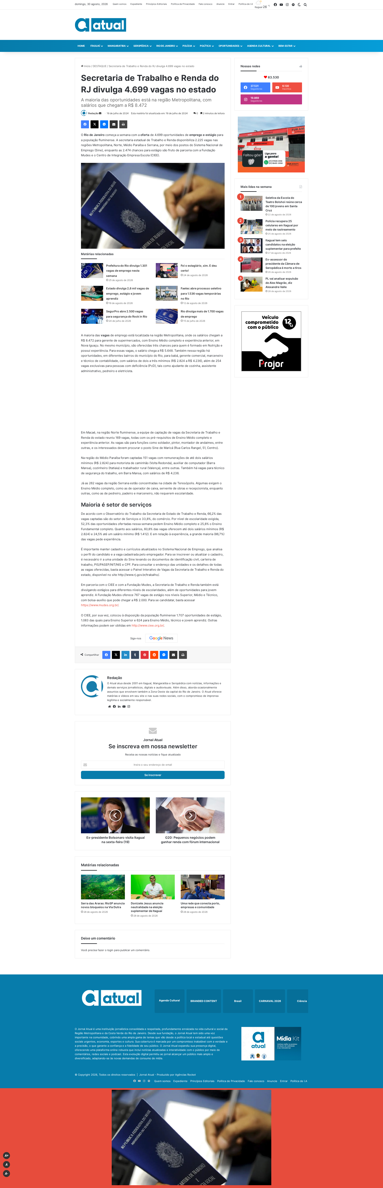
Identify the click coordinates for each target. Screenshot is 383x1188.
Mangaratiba (117, 45)
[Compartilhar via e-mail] (114, 124)
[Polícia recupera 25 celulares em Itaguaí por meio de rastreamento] (252, 226)
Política (205, 45)
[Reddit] (154, 655)
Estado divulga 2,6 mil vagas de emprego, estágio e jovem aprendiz (127, 293)
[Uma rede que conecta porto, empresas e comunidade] (203, 887)
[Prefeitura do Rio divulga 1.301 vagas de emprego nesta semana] (92, 270)
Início (87, 66)
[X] (95, 124)
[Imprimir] (123, 124)
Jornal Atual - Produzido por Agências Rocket (167, 1074)
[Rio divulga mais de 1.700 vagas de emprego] (167, 316)
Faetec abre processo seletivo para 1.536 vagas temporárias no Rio (201, 293)
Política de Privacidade (183, 4)
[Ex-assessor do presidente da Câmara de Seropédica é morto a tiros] (252, 264)
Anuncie (220, 4)
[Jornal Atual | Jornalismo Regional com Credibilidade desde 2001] (100, 25)
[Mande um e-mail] (100, 113)
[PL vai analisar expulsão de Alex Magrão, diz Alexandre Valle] (252, 284)
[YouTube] (123, 706)
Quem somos (119, 4)
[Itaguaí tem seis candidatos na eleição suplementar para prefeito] (252, 245)
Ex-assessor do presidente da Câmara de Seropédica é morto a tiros (283, 263)
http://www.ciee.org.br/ (147, 625)
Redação (93, 113)
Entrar (231, 4)
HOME (81, 45)
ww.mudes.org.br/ (105, 605)
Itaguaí (95, 45)
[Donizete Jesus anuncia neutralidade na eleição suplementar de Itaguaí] (153, 887)
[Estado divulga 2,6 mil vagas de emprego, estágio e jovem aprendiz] (92, 293)
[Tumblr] (135, 655)
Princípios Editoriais (156, 4)
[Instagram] (128, 706)
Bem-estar (285, 45)
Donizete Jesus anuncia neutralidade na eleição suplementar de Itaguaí (147, 907)
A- (6, 1173)
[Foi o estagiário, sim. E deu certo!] (167, 270)
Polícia (187, 45)
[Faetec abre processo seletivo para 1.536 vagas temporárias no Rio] (167, 293)
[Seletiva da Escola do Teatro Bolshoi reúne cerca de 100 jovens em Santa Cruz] (252, 203)
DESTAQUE (100, 66)
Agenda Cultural (259, 45)
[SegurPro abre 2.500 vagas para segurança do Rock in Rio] (92, 316)
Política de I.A (246, 4)
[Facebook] (85, 124)
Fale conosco (205, 4)
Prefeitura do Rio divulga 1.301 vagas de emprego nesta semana (126, 270)
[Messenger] (104, 124)
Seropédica (141, 45)
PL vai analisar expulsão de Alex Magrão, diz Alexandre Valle (282, 283)
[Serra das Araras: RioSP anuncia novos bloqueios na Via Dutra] (103, 887)
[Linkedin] (125, 655)
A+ (6, 1155)
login (110, 950)
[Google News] (161, 638)
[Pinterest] (145, 655)
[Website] (109, 706)
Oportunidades (229, 45)
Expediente (136, 4)
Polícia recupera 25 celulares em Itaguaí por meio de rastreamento (282, 225)
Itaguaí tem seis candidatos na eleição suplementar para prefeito (283, 244)
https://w (87, 605)
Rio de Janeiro (165, 45)
